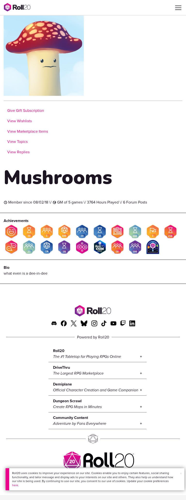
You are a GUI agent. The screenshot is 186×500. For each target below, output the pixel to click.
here (15, 485)
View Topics (17, 141)
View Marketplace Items (27, 131)
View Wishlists (19, 121)
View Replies (18, 152)
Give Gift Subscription (25, 110)
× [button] (181, 473)
